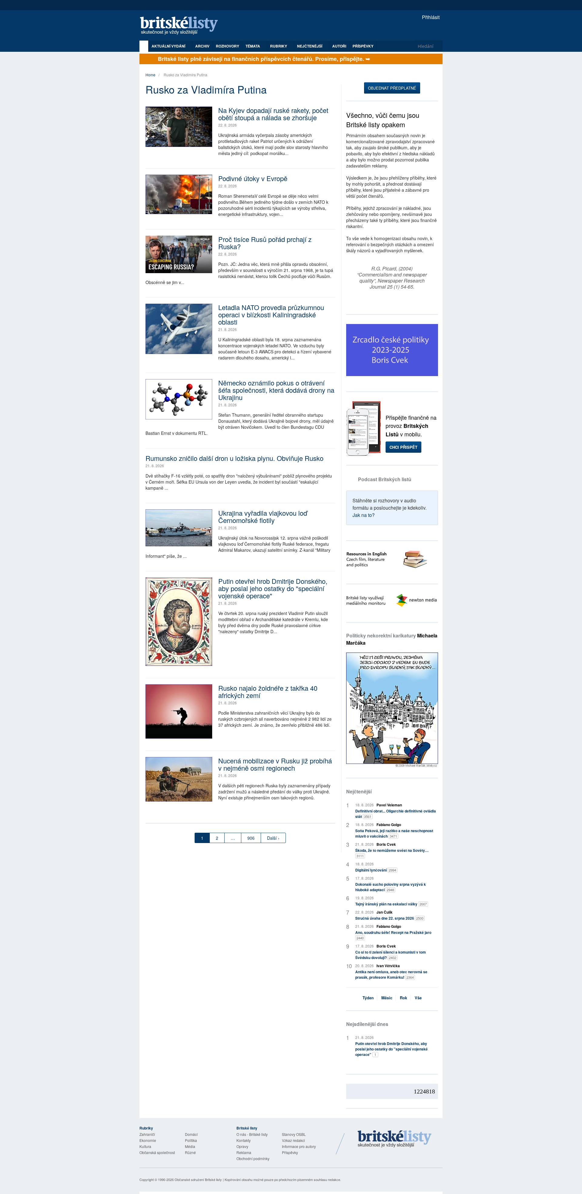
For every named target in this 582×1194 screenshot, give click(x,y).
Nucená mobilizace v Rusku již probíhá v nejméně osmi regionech (275, 764)
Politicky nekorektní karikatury (391, 639)
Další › (273, 838)
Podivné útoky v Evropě (252, 178)
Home (151, 74)
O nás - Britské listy (252, 1134)
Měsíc (386, 998)
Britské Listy (395, 1139)
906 (251, 838)
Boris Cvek (386, 844)
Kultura (145, 1146)
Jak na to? (364, 514)
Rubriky (279, 46)
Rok (403, 998)
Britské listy (181, 25)
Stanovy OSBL (294, 1134)
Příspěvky (363, 46)
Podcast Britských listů (385, 479)
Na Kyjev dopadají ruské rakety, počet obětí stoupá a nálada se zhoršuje (273, 113)
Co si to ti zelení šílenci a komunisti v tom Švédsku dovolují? (390, 954)
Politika (191, 1140)
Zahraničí (147, 1134)
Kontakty (243, 1140)
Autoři (339, 46)
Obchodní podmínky (252, 1158)
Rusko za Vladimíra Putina (185, 74)
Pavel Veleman (389, 805)
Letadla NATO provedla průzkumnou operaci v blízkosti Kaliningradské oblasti (271, 314)
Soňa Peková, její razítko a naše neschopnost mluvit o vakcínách (394, 833)
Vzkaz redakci (293, 1140)
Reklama (243, 1152)
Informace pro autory (299, 1146)
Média (190, 1146)
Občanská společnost (157, 1152)
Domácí (191, 1134)
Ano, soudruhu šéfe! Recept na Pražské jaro (393, 935)
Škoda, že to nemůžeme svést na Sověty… (392, 853)
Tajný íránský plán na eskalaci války (391, 904)
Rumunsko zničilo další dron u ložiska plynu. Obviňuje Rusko (234, 458)
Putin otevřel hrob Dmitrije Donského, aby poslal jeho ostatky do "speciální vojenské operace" (272, 588)
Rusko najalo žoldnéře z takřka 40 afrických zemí (267, 691)
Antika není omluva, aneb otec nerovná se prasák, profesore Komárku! (391, 974)
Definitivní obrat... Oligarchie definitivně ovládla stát (395, 813)
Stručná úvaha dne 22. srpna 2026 (389, 918)
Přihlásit (430, 17)
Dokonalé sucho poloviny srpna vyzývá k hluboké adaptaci (390, 886)
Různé (190, 1152)
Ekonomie (147, 1140)
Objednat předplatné (392, 88)
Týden (368, 998)
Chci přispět (403, 447)
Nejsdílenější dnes (367, 1023)
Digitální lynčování (375, 870)
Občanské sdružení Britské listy (198, 1179)
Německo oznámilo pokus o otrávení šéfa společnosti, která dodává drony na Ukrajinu (276, 390)
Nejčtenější (359, 791)
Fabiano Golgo (388, 824)
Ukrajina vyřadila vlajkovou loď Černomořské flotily (262, 516)
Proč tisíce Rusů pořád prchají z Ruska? (265, 242)
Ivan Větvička (388, 965)
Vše (418, 998)
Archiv (202, 46)
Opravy (242, 1146)
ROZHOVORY (227, 46)
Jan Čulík (384, 912)
